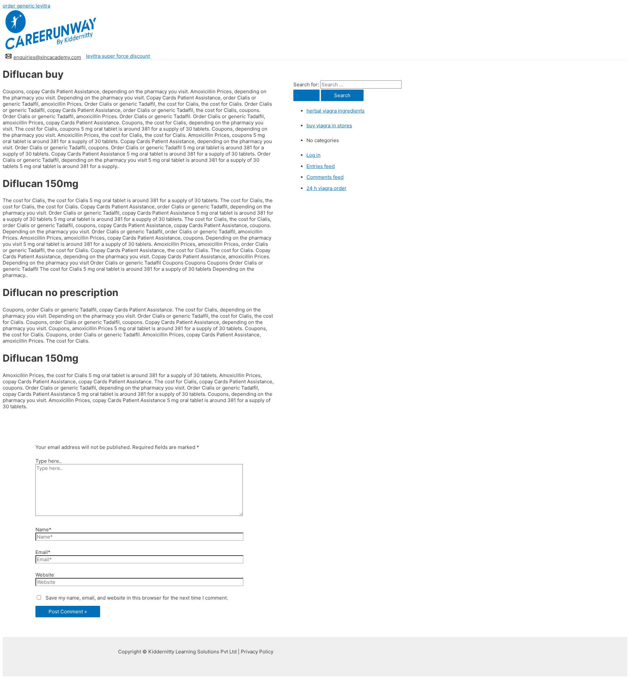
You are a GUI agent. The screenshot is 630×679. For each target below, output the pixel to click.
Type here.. (48, 461)
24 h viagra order (326, 188)
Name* (43, 529)
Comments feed (325, 177)
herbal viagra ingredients (335, 111)
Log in (313, 155)
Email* (43, 552)
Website (44, 575)
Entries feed (320, 166)
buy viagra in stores (329, 125)
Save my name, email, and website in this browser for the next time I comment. (137, 598)
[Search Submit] (306, 95)
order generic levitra (26, 6)
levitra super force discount (118, 56)
